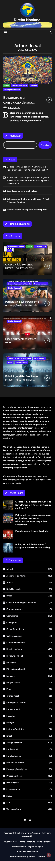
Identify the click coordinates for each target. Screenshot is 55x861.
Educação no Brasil (15, 669)
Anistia (9, 582)
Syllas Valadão (14, 108)
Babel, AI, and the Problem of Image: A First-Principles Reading (28, 200)
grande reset (39, 358)
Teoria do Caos (21, 362)
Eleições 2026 (41, 247)
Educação (11, 662)
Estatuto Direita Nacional (39, 841)
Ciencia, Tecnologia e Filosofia (19, 284)
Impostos (10, 716)
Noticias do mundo (15, 762)
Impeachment (13, 709)
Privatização (12, 782)
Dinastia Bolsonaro (19, 85)
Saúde (9, 796)
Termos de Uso (19, 846)
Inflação (10, 722)
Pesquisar (15, 135)
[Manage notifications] (49, 855)
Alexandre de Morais (16, 247)
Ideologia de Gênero (12, 89)
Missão (22, 841)
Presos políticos (14, 775)
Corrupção (11, 622)
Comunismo (12, 615)
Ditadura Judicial (14, 655)
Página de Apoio (35, 846)
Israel (10, 362)
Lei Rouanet (12, 749)
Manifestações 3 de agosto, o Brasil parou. (27, 209)
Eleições (34, 85)
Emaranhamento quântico (22, 856)
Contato (41, 856)
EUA (8, 689)
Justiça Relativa (14, 742)
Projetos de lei (13, 789)
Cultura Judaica (13, 635)
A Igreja (10, 569)
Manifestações (13, 756)
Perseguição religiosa (16, 769)
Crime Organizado (15, 629)
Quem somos (10, 841)
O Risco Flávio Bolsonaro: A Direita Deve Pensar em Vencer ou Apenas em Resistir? (27, 168)
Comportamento (40, 284)
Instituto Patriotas (15, 729)
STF (9, 251)
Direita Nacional (14, 288)
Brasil (6, 85)
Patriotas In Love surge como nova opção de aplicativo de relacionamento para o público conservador (28, 180)
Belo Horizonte (13, 589)
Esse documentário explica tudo (22, 191)
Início (20, 50)
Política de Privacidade (27, 851)
